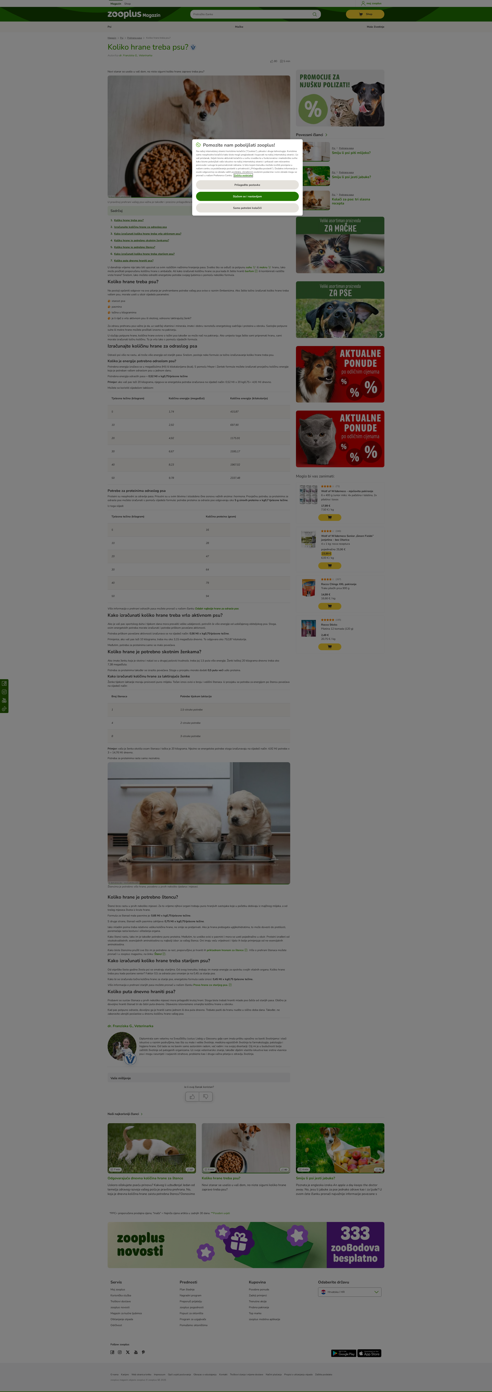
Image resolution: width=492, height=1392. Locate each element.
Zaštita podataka (243, 175)
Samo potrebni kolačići (247, 208)
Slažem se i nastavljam (247, 196)
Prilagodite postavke (247, 185)
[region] (247, 177)
